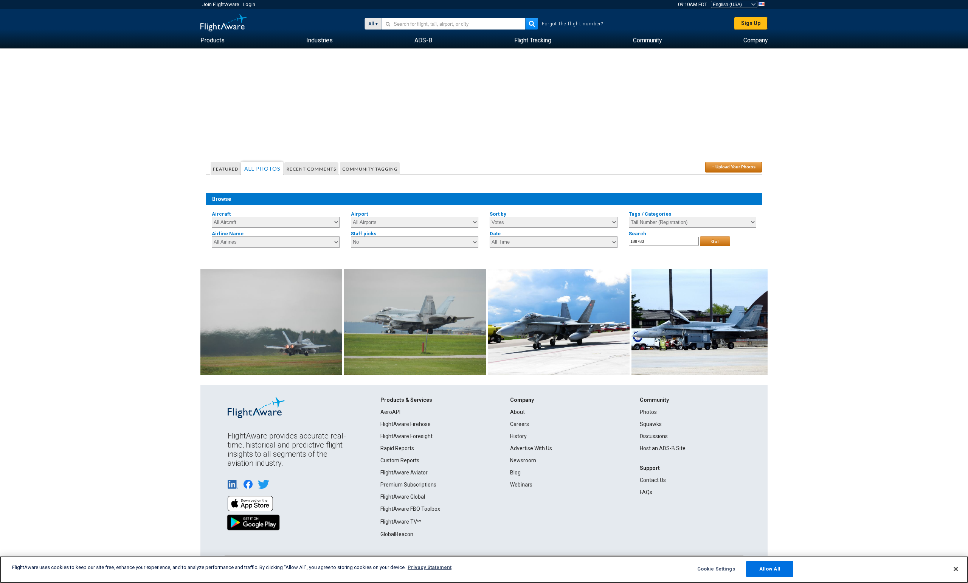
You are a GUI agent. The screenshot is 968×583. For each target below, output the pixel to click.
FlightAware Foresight (406, 436)
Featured (225, 169)
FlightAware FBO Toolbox (410, 509)
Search (637, 233)
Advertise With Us (531, 448)
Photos (648, 412)
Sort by (498, 214)
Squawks (651, 424)
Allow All (769, 569)
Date (495, 233)
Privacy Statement (429, 567)
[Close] (956, 569)
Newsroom (523, 460)
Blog (515, 473)
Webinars (521, 485)
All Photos (262, 168)
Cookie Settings (716, 569)
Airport (359, 214)
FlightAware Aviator (404, 473)
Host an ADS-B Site (663, 448)
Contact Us (653, 480)
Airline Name (228, 233)
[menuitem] (212, 40)
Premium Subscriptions (408, 485)
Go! (715, 241)
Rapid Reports (397, 448)
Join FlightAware (220, 4)
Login (249, 4)
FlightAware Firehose (405, 424)
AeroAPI (390, 412)
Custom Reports (399, 460)
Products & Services (406, 400)
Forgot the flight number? (572, 23)
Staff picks (364, 233)
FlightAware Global (402, 497)
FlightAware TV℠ (400, 522)
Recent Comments (311, 169)
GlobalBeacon (396, 534)
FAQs (646, 492)
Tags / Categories (650, 214)
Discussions (654, 436)
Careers (519, 424)
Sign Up (750, 23)
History (518, 436)
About (517, 412)
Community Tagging (370, 169)
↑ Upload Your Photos (733, 167)
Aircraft (221, 214)
